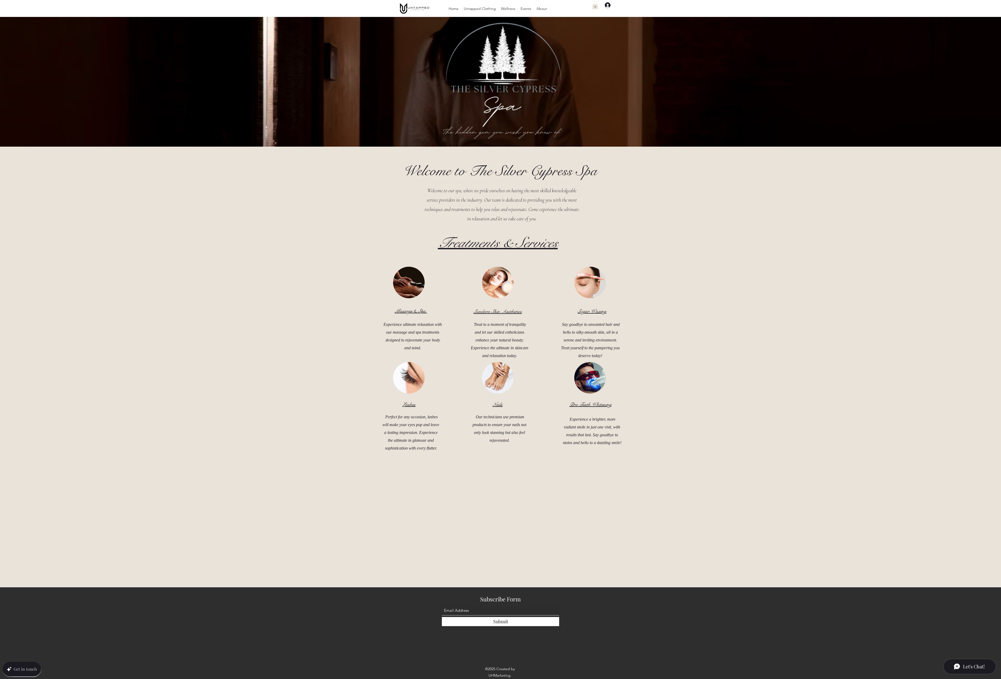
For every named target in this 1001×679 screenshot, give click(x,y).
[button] (479, 9)
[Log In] (605, 5)
